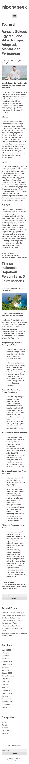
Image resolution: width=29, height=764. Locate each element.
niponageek (14, 7)
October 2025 (7, 673)
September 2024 (8, 705)
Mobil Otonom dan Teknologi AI (13, 613)
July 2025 (5, 682)
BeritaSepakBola (14, 584)
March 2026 (6, 659)
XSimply (13, 760)
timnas (14, 588)
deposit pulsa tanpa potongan (12, 200)
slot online (5, 734)
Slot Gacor (19, 428)
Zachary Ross (6, 63)
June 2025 (6, 684)
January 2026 (7, 664)
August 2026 (6, 650)
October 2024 (7, 702)
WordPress (18, 758)
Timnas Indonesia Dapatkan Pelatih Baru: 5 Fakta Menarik (13, 272)
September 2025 (8, 676)
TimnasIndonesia (21, 257)
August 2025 (6, 679)
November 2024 (8, 699)
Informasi (5, 728)
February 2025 (7, 690)
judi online (5, 731)
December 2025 (7, 667)
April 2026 (5, 656)
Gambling (5, 725)
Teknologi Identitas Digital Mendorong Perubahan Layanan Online (13, 628)
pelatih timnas (10, 586)
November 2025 (7, 670)
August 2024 (6, 707)
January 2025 (7, 693)
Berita (12, 253)
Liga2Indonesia (7, 257)
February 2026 (7, 661)
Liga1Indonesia (14, 255)
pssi (13, 257)
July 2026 (5, 653)
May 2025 (5, 687)
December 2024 (7, 696)
